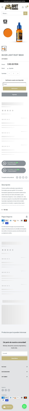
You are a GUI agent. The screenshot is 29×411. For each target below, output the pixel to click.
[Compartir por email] (26, 177)
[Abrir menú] (2, 7)
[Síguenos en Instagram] (6, 390)
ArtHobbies (5, 58)
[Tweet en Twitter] (23, 177)
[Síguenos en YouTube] (9, 390)
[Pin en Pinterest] (20, 177)
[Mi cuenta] (23, 7)
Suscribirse (15, 358)
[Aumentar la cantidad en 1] (17, 73)
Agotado (14, 94)
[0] (26, 7)
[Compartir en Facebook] (17, 177)
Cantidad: (4, 73)
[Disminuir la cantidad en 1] (9, 73)
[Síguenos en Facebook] (3, 390)
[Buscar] (25, 13)
